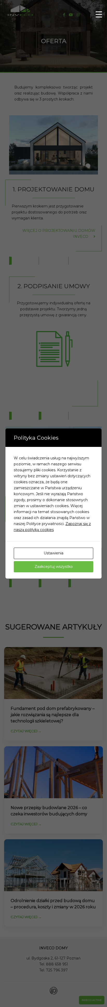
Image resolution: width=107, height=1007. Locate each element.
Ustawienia (53, 553)
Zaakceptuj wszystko (54, 566)
